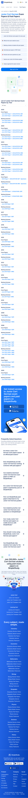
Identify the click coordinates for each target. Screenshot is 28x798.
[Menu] (26, 2)
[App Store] (9, 763)
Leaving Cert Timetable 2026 (14, 614)
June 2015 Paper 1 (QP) (8, 241)
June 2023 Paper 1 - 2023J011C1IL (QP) (12, 148)
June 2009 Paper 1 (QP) (8, 317)
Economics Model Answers (14, 648)
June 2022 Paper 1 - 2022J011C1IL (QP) (12, 164)
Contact (15, 786)
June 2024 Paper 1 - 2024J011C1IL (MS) (12, 138)
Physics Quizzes (14, 714)
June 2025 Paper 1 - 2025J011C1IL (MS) (12, 122)
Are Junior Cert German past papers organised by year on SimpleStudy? (12, 487)
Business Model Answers (14, 724)
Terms (14, 781)
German (16, 7)
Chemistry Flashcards (14, 640)
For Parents (4, 785)
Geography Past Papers (14, 696)
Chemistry (14, 628)
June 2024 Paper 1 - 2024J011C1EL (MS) (12, 136)
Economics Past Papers (14, 651)
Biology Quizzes (14, 683)
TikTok (23, 781)
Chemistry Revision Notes (14, 631)
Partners (15, 776)
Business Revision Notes (14, 722)
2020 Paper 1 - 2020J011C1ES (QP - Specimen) (14, 179)
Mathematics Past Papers (14, 666)
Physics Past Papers (14, 711)
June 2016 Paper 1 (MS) (8, 234)
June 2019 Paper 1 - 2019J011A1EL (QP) (12, 191)
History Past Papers (14, 742)
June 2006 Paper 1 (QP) (8, 362)
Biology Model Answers (14, 679)
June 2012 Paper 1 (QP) (8, 279)
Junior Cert (9, 7)
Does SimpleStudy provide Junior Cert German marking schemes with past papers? (12, 463)
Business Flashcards (14, 731)
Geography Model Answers (14, 694)
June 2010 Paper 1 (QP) (8, 304)
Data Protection (6, 794)
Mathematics (14, 659)
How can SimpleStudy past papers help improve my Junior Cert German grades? (12, 499)
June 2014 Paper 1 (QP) (8, 254)
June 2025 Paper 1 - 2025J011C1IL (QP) (12, 115)
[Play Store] (18, 763)
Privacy (15, 779)
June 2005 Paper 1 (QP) (8, 374)
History (14, 734)
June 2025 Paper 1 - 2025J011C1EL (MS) (12, 120)
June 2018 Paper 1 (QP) (8, 204)
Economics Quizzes (14, 653)
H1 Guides (4, 783)
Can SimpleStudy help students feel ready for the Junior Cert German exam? (12, 545)
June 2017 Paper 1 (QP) (8, 216)
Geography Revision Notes (14, 692)
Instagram (24, 779)
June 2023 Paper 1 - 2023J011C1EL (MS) (12, 153)
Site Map (23, 794)
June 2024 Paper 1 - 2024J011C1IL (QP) (12, 132)
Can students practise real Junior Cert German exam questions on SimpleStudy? (12, 510)
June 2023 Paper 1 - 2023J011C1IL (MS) (12, 155)
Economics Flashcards (14, 655)
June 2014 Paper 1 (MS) (8, 259)
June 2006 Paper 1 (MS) (8, 367)
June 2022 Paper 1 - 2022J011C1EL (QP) (12, 162)
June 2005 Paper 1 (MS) (8, 379)
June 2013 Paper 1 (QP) (8, 266)
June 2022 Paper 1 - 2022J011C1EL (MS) (12, 169)
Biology (14, 674)
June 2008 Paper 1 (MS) (8, 334)
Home (2, 7)
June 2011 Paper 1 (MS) (8, 296)
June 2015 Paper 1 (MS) (8, 246)
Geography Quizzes (14, 699)
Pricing (3, 778)
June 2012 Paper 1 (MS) (8, 284)
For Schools (4, 787)
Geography (14, 689)
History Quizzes (14, 744)
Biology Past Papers (14, 681)
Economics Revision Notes (14, 646)
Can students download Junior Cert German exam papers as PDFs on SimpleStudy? (11, 475)
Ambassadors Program (4, 775)
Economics (14, 644)
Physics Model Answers (14, 709)
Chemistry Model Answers (14, 633)
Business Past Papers (14, 727)
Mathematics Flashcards (14, 671)
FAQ (14, 783)
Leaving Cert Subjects (14, 610)
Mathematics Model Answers (14, 664)
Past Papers (23, 7)
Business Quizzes (14, 729)
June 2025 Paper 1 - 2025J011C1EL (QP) (12, 114)
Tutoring (3, 780)
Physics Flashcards (14, 716)
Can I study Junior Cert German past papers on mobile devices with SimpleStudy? (10, 522)
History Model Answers (14, 739)
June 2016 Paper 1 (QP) (8, 229)
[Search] (18, 2)
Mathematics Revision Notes (14, 661)
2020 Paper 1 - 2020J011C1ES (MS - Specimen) (14, 183)
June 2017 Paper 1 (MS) (8, 221)
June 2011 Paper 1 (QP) (8, 292)
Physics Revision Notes (14, 707)
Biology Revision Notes (14, 676)
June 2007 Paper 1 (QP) (8, 342)
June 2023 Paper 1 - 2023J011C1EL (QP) (12, 146)
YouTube (24, 783)
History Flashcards (14, 746)
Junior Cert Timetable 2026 (14, 602)
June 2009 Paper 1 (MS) (8, 322)
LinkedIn (24, 786)
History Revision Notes (14, 737)
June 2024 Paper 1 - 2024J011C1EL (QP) (12, 130)
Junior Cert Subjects (14, 597)
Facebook (24, 774)
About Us (15, 774)
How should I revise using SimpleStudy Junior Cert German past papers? (11, 534)
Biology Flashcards (14, 686)
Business (14, 719)
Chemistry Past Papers (14, 636)
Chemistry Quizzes (14, 638)
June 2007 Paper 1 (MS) (8, 350)
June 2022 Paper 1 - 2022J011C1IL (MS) (12, 171)
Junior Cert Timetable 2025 (14, 600)
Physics (14, 704)
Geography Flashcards (14, 701)
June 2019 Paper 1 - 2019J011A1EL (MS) (12, 196)
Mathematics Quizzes (14, 668)
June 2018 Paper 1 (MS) (8, 208)
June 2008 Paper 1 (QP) (8, 329)
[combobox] (14, 105)
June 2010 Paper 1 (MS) (8, 309)
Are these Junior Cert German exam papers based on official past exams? (12, 452)
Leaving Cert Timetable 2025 (14, 612)
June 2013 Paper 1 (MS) (8, 271)
